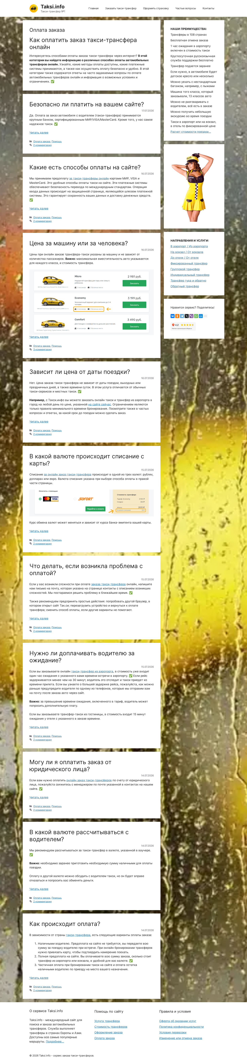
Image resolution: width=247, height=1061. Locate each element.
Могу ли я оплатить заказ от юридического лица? (70, 765)
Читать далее (38, 132)
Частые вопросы (185, 8)
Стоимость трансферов (110, 1026)
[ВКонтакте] (173, 316)
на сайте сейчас (99, 404)
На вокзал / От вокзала (187, 252)
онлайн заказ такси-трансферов (89, 780)
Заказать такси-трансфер (120, 8)
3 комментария (42, 349)
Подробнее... (55, 1041)
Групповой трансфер (185, 269)
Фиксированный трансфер (189, 263)
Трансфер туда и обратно (188, 280)
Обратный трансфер (185, 286)
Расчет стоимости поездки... (191, 131)
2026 (35, 1055)
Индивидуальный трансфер (190, 275)
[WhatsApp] (196, 316)
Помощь (57, 141)
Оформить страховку (156, 8)
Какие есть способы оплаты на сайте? (85, 167)
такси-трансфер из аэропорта (92, 671)
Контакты (208, 8)
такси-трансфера (78, 935)
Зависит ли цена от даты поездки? (79, 371)
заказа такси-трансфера (108, 584)
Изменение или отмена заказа (180, 1038)
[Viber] (191, 316)
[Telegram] (182, 316)
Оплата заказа (41, 141)
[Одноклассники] (177, 316)
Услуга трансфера (107, 1021)
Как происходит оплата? (64, 923)
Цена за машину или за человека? (78, 243)
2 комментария (42, 145)
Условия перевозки (172, 1032)
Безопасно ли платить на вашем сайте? (86, 104)
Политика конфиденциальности (181, 1026)
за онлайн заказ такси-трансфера (67, 474)
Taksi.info (53, 7)
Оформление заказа (108, 1032)
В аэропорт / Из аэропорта (189, 246)
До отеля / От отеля (185, 257)
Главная (93, 8)
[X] (187, 316)
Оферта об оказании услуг (177, 1021)
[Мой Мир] (201, 316)
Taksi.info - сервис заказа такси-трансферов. (66, 1055)
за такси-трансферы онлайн (89, 178)
